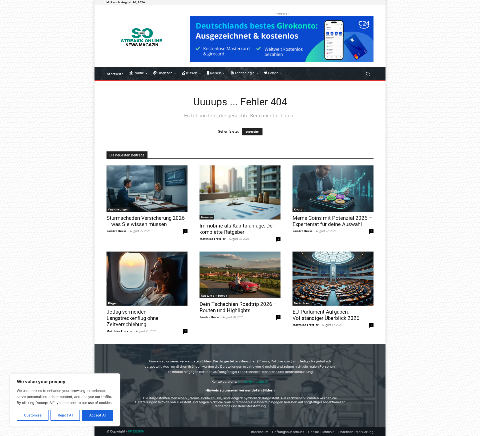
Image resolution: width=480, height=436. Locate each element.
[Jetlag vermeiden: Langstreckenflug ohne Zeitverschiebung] (147, 279)
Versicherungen (118, 209)
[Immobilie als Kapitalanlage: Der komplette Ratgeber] (240, 192)
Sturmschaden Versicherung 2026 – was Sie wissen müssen (145, 221)
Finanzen (207, 217)
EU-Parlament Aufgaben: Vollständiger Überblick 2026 (326, 315)
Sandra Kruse (116, 231)
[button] (368, 74)
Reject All (65, 415)
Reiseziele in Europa (214, 295)
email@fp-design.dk (253, 381)
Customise (33, 415)
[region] (65, 399)
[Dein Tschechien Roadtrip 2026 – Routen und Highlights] (240, 275)
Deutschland (302, 303)
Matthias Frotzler (213, 239)
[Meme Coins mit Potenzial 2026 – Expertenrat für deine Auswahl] (333, 188)
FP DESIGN (136, 431)
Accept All (97, 415)
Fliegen (112, 303)
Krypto (298, 209)
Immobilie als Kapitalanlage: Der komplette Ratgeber (237, 229)
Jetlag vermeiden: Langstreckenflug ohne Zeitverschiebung (132, 318)
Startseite (252, 131)
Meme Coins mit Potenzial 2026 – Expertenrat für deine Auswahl (332, 221)
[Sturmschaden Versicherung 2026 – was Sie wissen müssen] (147, 188)
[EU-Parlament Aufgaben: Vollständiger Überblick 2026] (333, 279)
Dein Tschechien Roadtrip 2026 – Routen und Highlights (238, 307)
